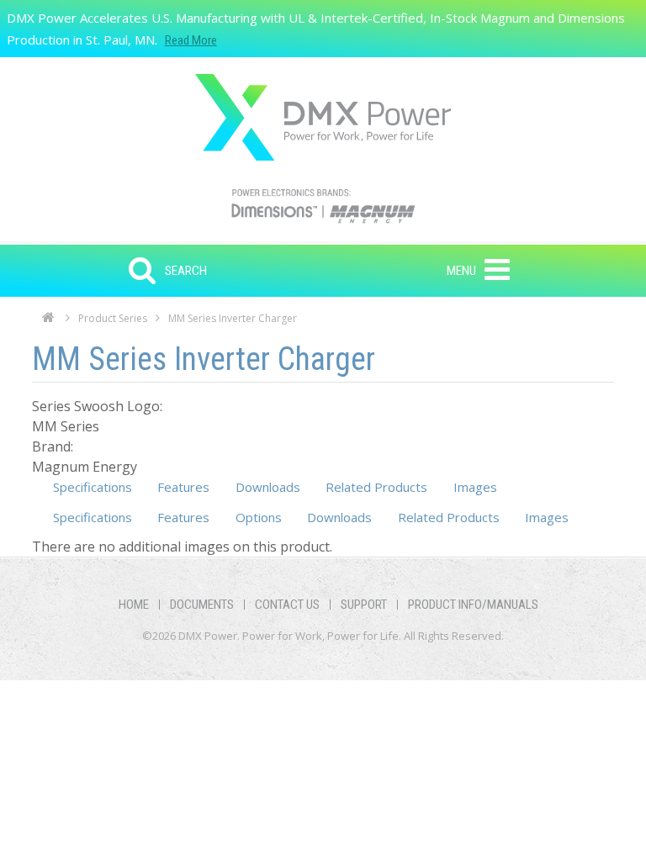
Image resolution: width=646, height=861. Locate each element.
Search (186, 270)
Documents (202, 604)
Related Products (376, 486)
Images (475, 486)
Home (48, 322)
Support (364, 604)
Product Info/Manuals (473, 604)
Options (259, 517)
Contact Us (287, 604)
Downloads (268, 486)
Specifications (92, 486)
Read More (191, 40)
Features (183, 486)
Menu (461, 270)
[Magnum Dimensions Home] (323, 117)
